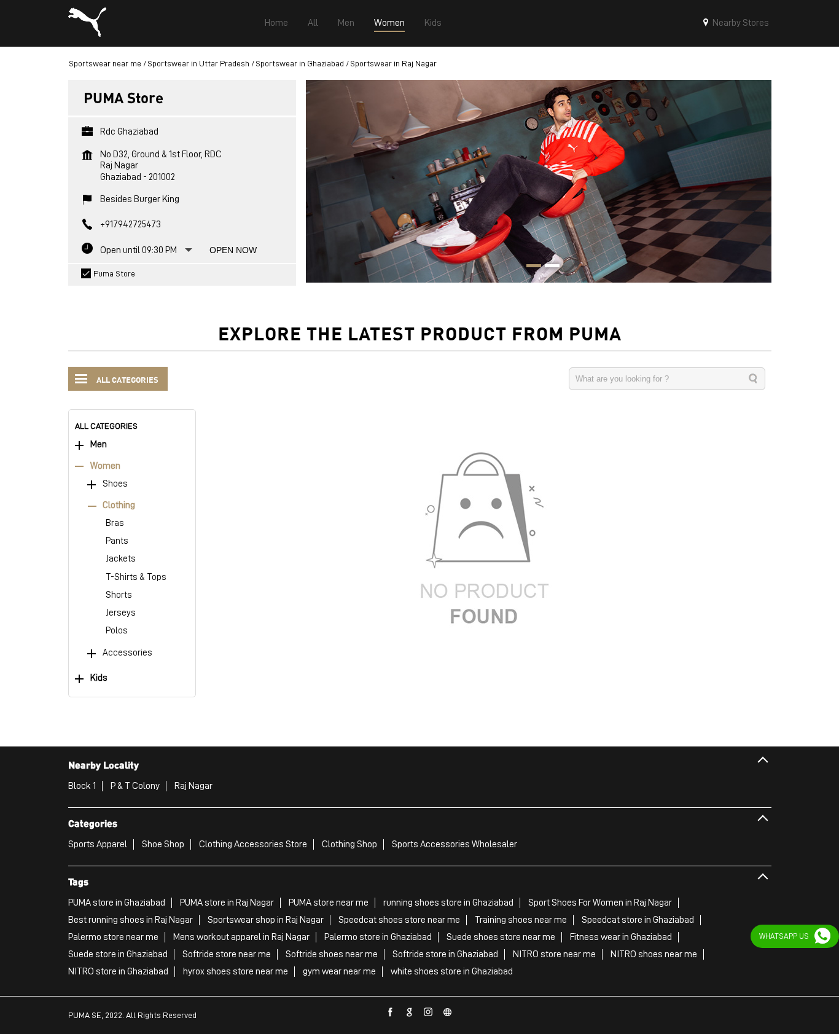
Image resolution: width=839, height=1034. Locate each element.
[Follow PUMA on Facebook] (390, 1012)
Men (98, 444)
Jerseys (121, 612)
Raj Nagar (193, 786)
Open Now (233, 250)
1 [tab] (529, 267)
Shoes (115, 483)
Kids (98, 678)
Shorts (119, 595)
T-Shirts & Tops (136, 577)
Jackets (121, 558)
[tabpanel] (538, 181)
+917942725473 (130, 224)
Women (105, 466)
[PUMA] (87, 23)
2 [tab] (548, 267)
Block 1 (82, 786)
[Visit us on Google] (409, 1012)
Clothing (119, 505)
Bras (115, 523)
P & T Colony (135, 786)
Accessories (127, 652)
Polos (117, 630)
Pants (117, 541)
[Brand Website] (447, 1012)
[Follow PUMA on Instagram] (428, 1012)
